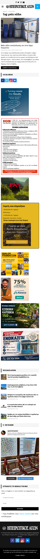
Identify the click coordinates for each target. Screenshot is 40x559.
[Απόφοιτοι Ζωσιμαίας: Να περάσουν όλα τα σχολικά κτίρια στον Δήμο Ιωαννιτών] (4, 396)
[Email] (27, 540)
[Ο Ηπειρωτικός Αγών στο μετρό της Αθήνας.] (20, 456)
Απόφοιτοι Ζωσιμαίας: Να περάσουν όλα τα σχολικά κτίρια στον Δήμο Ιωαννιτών (22, 396)
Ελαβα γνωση (20, 555)
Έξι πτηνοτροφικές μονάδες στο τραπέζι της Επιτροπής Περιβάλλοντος (22, 376)
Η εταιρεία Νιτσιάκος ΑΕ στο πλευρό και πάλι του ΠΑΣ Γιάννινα (21, 405)
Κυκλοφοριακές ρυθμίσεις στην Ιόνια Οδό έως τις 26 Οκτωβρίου (22, 386)
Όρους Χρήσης (25, 514)
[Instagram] (22, 540)
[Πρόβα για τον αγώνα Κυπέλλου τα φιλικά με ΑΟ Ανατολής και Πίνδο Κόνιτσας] (4, 416)
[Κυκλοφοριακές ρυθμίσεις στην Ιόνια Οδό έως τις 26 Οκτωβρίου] (4, 387)
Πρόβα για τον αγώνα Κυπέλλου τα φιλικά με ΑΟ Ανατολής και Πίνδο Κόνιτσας (23, 415)
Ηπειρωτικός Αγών (6, 50)
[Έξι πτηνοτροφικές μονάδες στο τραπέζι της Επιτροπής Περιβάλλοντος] (4, 377)
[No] (38, 553)
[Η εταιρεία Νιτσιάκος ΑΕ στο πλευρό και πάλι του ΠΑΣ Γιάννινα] (4, 406)
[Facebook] (12, 540)
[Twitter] (17, 540)
